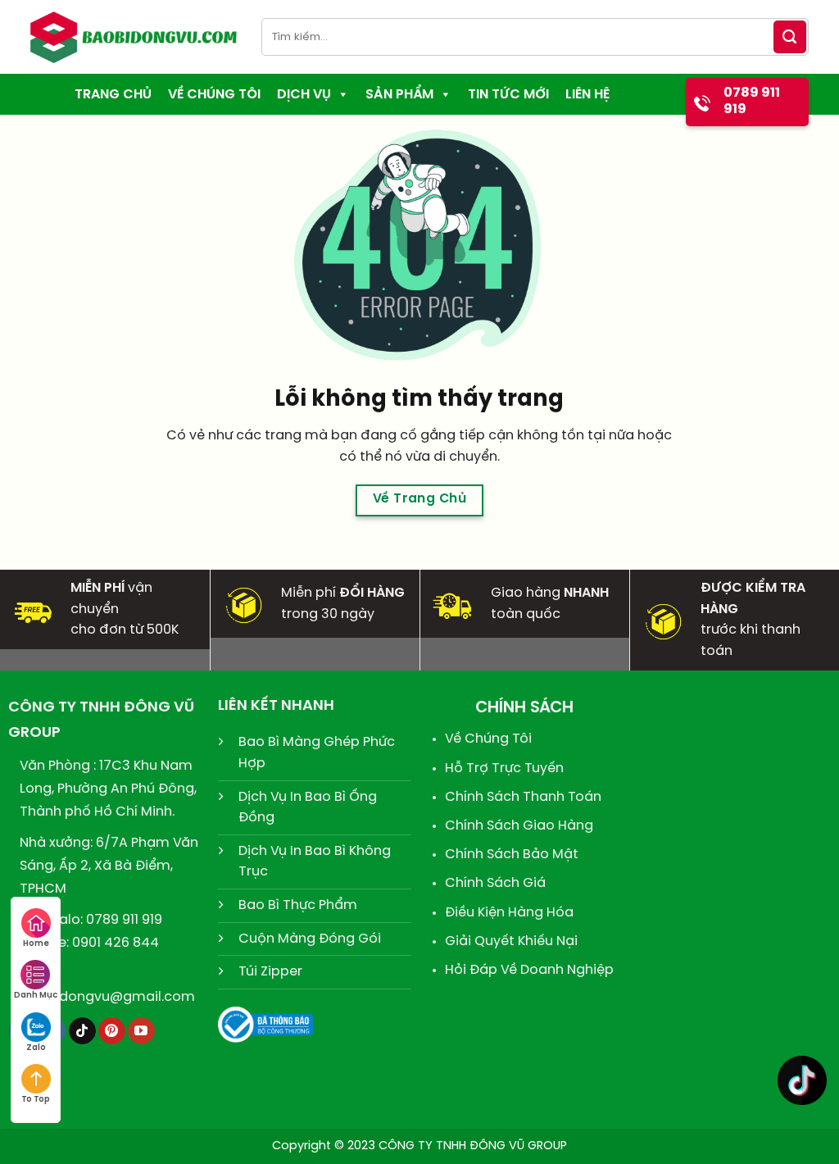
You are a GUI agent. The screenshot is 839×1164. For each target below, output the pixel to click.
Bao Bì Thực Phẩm (297, 905)
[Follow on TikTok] (82, 1031)
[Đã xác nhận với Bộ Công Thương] (265, 1023)
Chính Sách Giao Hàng (519, 826)
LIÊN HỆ (587, 95)
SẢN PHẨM (399, 95)
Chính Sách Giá (495, 883)
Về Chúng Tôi (488, 739)
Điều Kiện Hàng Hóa (509, 913)
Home (36, 943)
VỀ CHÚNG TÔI (214, 95)
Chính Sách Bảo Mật (511, 855)
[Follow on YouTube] (141, 1031)
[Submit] (789, 36)
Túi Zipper (270, 972)
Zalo (36, 1048)
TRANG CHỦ (113, 95)
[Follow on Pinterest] (111, 1031)
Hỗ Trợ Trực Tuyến (504, 768)
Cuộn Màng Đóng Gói (309, 939)
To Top (35, 1099)
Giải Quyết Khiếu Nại (511, 941)
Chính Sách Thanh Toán (523, 797)
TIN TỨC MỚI (508, 95)
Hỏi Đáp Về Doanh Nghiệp (529, 970)
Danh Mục (35, 995)
